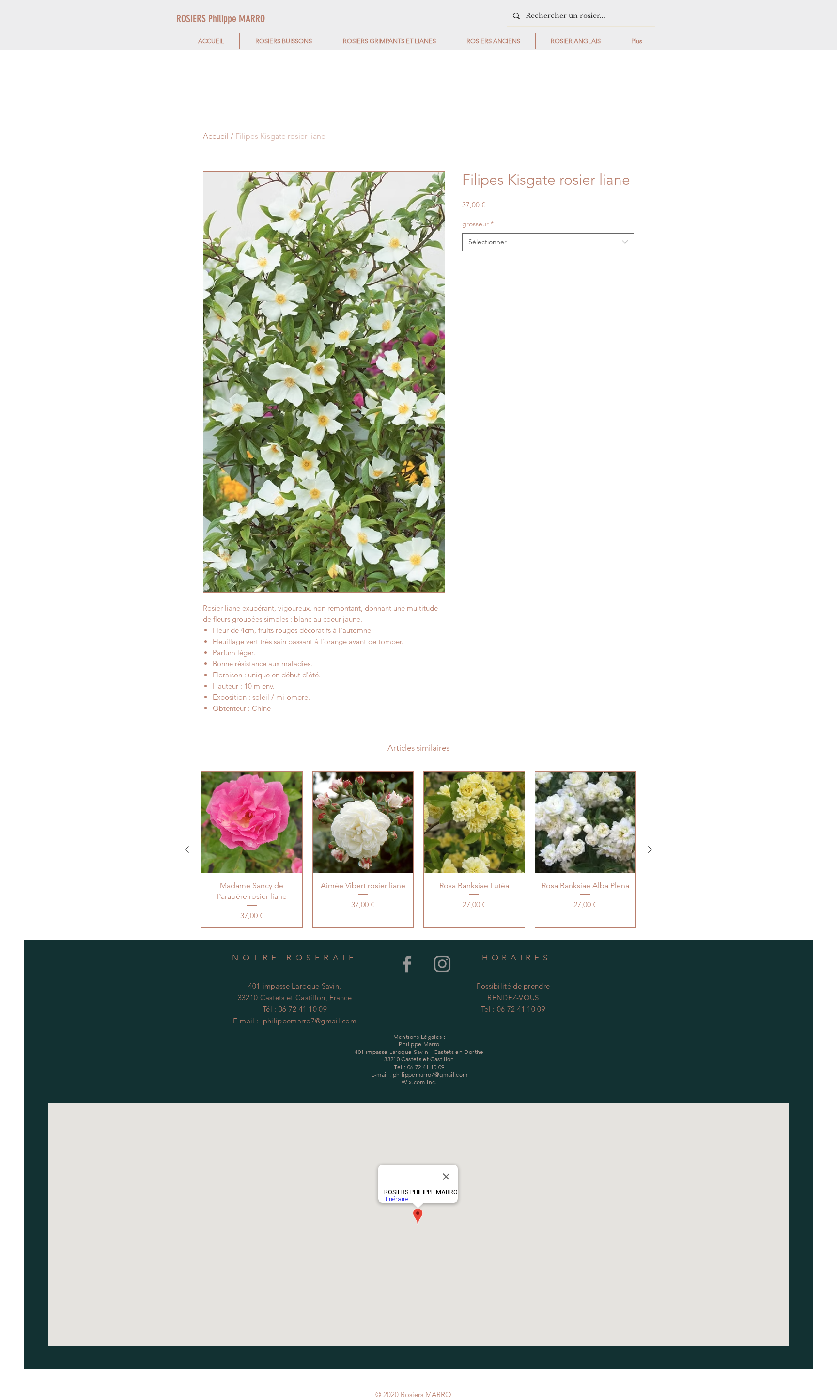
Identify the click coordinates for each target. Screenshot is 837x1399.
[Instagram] (442, 964)
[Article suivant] (650, 849)
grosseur (478, 224)
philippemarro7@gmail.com (309, 1020)
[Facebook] (407, 964)
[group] (418, 849)
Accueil (216, 136)
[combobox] (548, 242)
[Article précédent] (187, 849)
